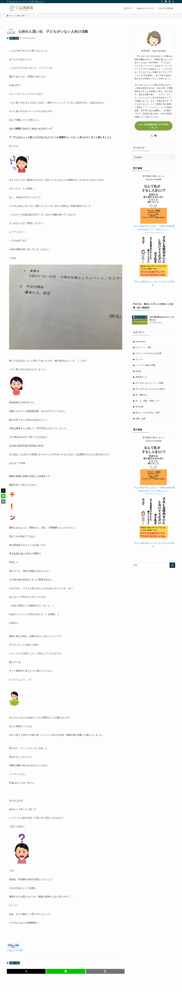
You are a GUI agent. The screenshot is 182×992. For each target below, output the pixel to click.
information (141, 341)
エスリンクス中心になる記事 (148, 353)
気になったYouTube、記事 (147, 412)
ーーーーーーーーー (154, 232)
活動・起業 (14, 38)
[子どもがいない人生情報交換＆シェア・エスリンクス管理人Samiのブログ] (22, 8)
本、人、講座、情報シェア (147, 401)
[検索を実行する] (172, 565)
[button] (26, 971)
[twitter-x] (162, 1)
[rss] (169, 1)
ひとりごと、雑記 (143, 347)
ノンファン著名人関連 (145, 365)
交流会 (138, 371)
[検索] (173, 1)
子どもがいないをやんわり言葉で (150, 389)
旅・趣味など (141, 395)
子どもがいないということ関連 (149, 383)
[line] (166, 1)
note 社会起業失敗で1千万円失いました (153, 126)
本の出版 (139, 406)
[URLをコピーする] (105, 971)
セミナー (139, 359)
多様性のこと (141, 377)
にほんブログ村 (15, 950)
